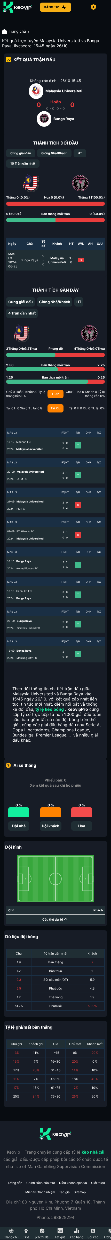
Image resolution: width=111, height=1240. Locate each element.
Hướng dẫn (14, 1183)
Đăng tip (51, 7)
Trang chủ (17, 31)
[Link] (17, 7)
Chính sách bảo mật (40, 1183)
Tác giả (64, 1192)
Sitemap (80, 1192)
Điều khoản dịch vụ (73, 1183)
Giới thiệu (98, 1183)
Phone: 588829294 (55, 1217)
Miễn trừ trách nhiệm (40, 1192)
